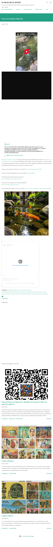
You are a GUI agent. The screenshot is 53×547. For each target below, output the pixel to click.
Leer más (48, 418)
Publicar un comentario (15, 418)
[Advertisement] (26, 349)
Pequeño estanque (26, 294)
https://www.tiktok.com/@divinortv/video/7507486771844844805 (38, 188)
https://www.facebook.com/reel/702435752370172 (11, 178)
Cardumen (10, 290)
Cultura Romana (8, 461)
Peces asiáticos (6, 294)
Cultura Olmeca (7, 516)
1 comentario (12, 473)
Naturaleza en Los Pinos (39, 292)
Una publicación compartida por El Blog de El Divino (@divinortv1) (20, 283)
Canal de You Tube (28, 9)
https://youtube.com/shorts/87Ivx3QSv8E (33, 169)
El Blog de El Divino (11, 2)
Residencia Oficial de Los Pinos (39, 294)
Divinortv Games (38, 9)
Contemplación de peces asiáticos (11, 292)
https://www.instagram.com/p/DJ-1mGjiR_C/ (10, 184)
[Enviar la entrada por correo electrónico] (2, 296)
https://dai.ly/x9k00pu (31, 173)
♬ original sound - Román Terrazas (13, 155)
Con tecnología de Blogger (27, 536)
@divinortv (7, 144)
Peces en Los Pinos (15, 294)
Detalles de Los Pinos (26, 292)
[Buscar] (47, 2)
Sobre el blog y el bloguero (7, 9)
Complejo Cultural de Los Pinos (9, 159)
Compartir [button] (5, 298)
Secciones (18, 9)
